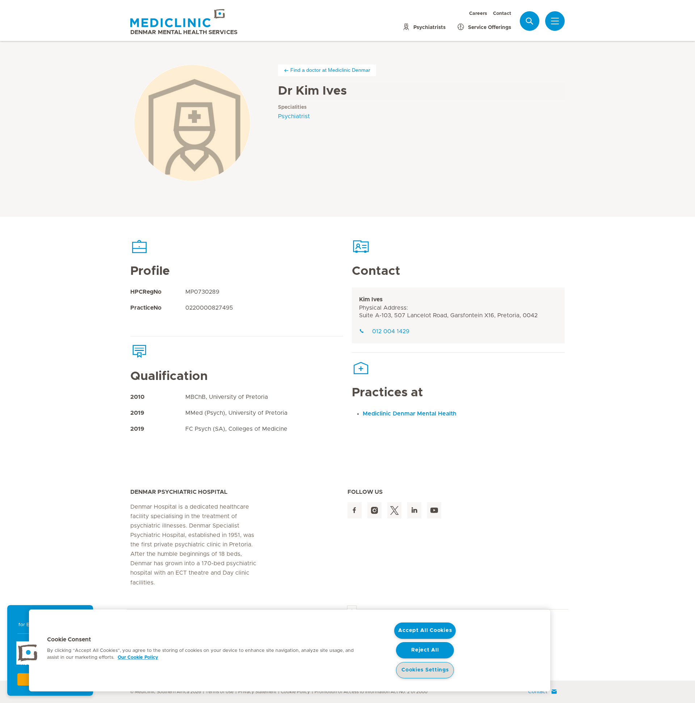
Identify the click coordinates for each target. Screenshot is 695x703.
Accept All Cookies (425, 630)
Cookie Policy (295, 692)
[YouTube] (434, 510)
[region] (289, 650)
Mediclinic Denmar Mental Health (409, 414)
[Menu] (555, 21)
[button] (27, 653)
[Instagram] (374, 510)
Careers (478, 14)
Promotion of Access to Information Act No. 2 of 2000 (371, 692)
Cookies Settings (425, 670)
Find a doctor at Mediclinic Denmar (330, 70)
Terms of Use (219, 692)
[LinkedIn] (414, 510)
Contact (502, 14)
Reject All (425, 650)
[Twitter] (394, 510)
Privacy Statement (257, 692)
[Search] (529, 21)
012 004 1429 (390, 331)
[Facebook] (355, 510)
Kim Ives (371, 299)
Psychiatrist (294, 116)
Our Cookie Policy (138, 657)
